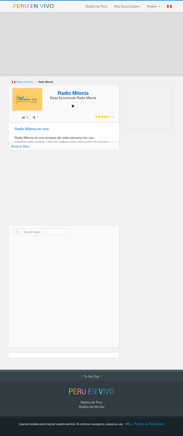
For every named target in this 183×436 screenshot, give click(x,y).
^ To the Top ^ (91, 376)
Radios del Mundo (91, 406)
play (75, 109)
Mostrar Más (20, 146)
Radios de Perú (96, 6)
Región (152, 6)
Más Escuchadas (126, 6)
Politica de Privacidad (149, 424)
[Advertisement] (91, 44)
